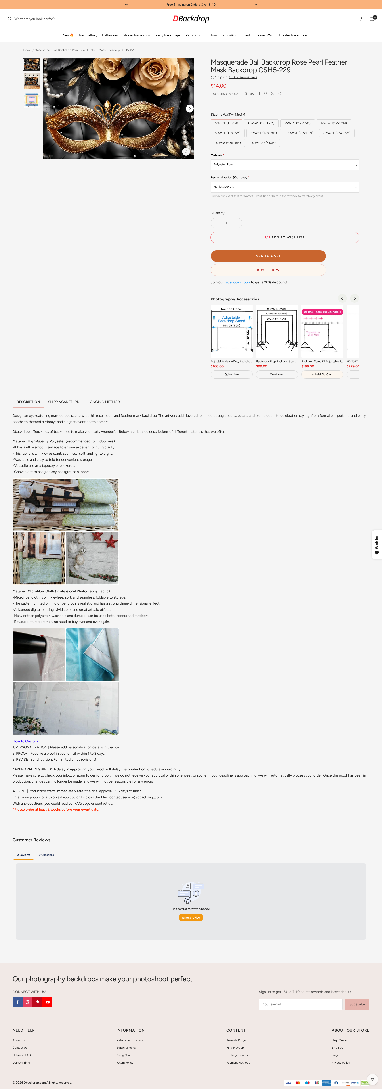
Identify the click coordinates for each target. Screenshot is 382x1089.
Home (27, 50)
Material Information (129, 1040)
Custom (211, 35)
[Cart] (372, 19)
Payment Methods (238, 1062)
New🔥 (68, 35)
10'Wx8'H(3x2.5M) (228, 143)
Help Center (339, 1040)
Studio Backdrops (136, 35)
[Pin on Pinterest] (265, 93)
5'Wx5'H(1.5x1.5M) (228, 133)
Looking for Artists (238, 1055)
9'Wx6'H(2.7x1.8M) (300, 133)
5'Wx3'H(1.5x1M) (226, 123)
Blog (335, 1055)
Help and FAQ (22, 1055)
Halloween (110, 35)
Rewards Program (237, 1040)
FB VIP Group (235, 1047)
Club (316, 35)
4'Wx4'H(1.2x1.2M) (334, 123)
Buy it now (268, 270)
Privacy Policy (341, 1062)
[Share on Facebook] (259, 93)
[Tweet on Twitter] (272, 93)
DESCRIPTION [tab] (28, 402)
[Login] (362, 19)
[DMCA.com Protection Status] (365, 1083)
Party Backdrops (167, 35)
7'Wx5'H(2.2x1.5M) (298, 123)
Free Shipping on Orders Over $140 (191, 4)
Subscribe (357, 1004)
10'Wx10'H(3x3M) (263, 143)
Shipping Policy (126, 1047)
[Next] (190, 109)
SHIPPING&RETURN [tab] (64, 402)
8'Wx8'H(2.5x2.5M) (336, 133)
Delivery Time (21, 1062)
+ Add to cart (322, 374)
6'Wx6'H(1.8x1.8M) (264, 133)
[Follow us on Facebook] (18, 1002)
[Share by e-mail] (279, 93)
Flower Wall (264, 35)
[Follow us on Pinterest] (37, 1002)
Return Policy (124, 1062)
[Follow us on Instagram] (27, 1002)
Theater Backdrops (293, 35)
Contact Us (20, 1047)
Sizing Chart (124, 1055)
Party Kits (193, 35)
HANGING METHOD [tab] (104, 402)
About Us (19, 1040)
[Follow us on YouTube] (47, 1002)
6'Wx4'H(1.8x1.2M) (261, 123)
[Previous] (342, 298)
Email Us (337, 1047)
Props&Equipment (236, 35)
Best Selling (88, 35)
